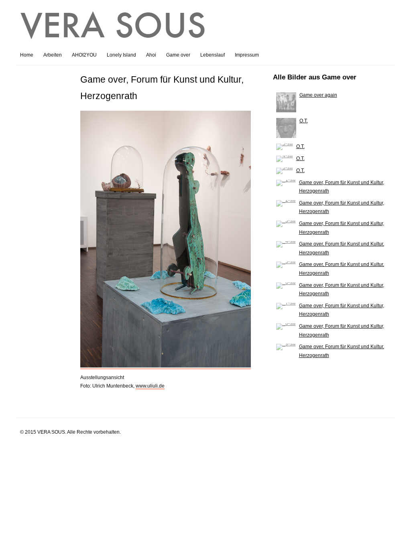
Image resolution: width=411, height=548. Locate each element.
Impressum (247, 55)
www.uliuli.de (150, 386)
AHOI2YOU (84, 55)
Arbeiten (52, 55)
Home (26, 55)
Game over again (318, 95)
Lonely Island (121, 55)
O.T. (303, 121)
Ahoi (151, 55)
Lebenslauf (212, 55)
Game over (178, 55)
